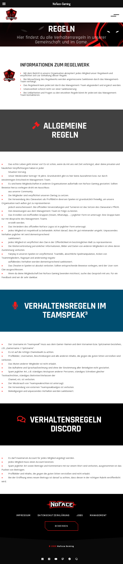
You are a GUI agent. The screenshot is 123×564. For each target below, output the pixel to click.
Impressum (23, 515)
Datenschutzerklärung (54, 515)
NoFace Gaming (65, 546)
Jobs (79, 515)
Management (98, 515)
